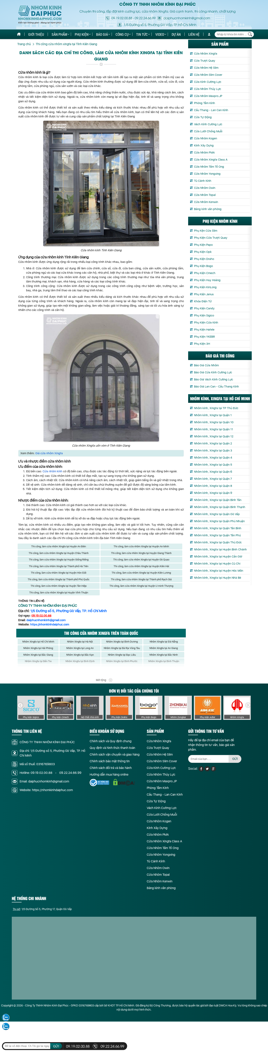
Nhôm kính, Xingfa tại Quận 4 (213, 457)
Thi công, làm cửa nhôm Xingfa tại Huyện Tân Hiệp (59, 585)
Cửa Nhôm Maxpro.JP (208, 96)
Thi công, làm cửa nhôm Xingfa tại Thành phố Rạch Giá (141, 579)
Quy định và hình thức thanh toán (112, 748)
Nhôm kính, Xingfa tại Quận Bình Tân (217, 500)
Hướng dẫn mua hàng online (109, 774)
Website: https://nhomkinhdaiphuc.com (46, 790)
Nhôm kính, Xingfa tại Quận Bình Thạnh (219, 507)
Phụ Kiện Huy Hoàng (207, 280)
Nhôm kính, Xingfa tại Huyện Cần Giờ (218, 556)
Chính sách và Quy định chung (110, 741)
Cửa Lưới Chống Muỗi (208, 131)
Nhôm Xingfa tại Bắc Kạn (80, 654)
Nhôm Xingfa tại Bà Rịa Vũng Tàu (122, 648)
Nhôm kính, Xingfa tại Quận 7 (213, 479)
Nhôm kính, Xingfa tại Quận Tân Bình (217, 528)
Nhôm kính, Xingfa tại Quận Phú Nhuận (219, 521)
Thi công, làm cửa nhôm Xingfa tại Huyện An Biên (58, 546)
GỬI (235, 759)
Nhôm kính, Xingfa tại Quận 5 (213, 464)
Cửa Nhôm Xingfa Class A (210, 159)
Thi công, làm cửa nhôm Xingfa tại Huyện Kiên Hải (141, 566)
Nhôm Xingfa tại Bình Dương (122, 641)
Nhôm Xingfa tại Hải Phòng (38, 648)
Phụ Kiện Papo (203, 245)
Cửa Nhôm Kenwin (206, 202)
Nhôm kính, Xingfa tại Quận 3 (213, 450)
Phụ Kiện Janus (204, 294)
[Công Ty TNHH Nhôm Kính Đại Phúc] (39, 15)
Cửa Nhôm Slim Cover (208, 75)
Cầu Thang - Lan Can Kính (211, 110)
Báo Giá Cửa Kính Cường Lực (213, 372)
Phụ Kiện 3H (202, 343)
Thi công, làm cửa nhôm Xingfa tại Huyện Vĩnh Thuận (58, 592)
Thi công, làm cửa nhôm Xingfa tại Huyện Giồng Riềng (58, 559)
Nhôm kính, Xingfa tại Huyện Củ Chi (217, 563)
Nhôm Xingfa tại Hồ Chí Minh (38, 641)
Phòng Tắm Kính (204, 103)
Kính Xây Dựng (204, 145)
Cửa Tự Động (203, 117)
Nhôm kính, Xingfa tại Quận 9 (213, 493)
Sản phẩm (59, 34)
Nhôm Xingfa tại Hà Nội (80, 641)
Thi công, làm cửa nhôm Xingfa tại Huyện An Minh (141, 546)
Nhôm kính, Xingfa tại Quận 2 (213, 443)
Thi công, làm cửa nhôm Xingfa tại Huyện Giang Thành (141, 553)
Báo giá (102, 34)
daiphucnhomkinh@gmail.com (46, 620)
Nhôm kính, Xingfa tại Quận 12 (213, 436)
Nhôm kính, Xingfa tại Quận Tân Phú (217, 535)
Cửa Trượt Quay (204, 60)
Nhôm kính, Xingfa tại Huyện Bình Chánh (220, 549)
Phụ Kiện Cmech (204, 273)
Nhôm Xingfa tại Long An (80, 648)
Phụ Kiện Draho (204, 259)
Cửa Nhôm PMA (204, 152)
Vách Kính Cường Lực (208, 124)
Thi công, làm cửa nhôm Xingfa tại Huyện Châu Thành (58, 553)
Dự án (176, 34)
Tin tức (142, 34)
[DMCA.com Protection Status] (124, 782)
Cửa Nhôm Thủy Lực (207, 89)
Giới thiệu (36, 34)
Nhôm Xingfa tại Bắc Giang (38, 654)
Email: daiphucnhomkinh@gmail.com (44, 781)
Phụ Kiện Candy (204, 308)
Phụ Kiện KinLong (205, 287)
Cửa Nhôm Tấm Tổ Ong (209, 166)
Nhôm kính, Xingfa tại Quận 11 (213, 429)
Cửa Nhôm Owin (204, 188)
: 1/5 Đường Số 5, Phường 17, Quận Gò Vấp (42, 909)
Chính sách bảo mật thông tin (110, 761)
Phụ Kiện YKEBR (204, 336)
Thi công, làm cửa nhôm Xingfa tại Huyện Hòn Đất (58, 572)
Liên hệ (194, 34)
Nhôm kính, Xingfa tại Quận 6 (213, 471)
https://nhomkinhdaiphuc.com (49, 624)
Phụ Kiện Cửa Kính (206, 322)
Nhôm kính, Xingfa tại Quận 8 (213, 486)
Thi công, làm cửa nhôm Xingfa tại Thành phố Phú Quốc (58, 579)
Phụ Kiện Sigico (204, 315)
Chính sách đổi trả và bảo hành (111, 768)
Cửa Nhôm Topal (205, 195)
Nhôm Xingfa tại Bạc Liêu (122, 654)
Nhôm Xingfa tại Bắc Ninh (163, 654)
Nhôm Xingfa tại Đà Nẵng (164, 641)
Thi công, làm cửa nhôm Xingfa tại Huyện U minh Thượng (141, 585)
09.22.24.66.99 (145, 18)
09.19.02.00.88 (121, 18)
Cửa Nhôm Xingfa (205, 53)
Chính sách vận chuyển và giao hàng (114, 754)
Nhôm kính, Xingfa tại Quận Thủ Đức (218, 542)
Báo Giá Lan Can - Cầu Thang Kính (216, 386)
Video (159, 34)
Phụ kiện (81, 34)
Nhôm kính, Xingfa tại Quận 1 (213, 415)
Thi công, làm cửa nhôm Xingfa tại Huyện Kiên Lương (141, 572)
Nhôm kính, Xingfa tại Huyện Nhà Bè (217, 577)
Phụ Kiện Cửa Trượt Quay (210, 237)
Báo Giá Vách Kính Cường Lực (213, 379)
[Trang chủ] (19, 34)
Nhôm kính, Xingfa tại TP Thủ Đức (216, 408)
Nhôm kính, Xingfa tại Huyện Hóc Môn (218, 570)
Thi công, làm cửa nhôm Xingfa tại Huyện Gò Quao (141, 559)
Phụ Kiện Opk (203, 252)
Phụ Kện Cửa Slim (205, 230)
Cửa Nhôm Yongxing (207, 173)
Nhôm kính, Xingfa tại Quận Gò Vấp (217, 514)
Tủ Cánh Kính (202, 181)
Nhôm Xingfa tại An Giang (163, 648)
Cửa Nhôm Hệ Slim (206, 67)
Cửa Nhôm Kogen (205, 138)
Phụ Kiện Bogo (203, 266)
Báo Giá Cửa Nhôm (206, 365)
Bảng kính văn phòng (208, 209)
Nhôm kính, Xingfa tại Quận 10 (213, 422)
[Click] (20, 705)
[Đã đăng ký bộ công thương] (99, 782)
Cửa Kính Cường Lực (207, 82)
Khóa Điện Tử (203, 301)
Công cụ (122, 34)
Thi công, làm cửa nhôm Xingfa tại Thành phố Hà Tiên (58, 566)
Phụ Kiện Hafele (204, 329)
